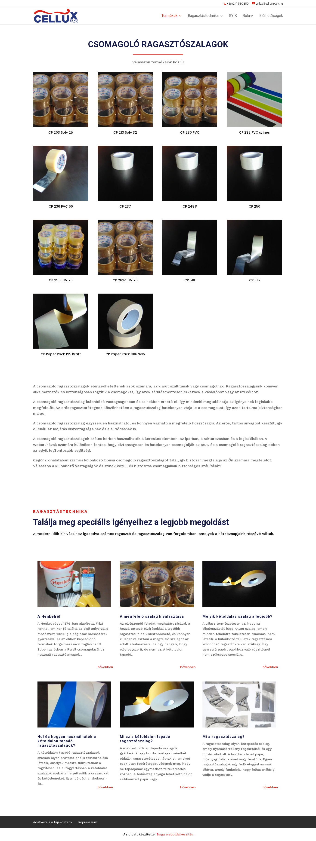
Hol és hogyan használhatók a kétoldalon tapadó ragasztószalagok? (66, 741)
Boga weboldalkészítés (175, 834)
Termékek (169, 16)
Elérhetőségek (271, 16)
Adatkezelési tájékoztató (52, 822)
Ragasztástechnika (203, 16)
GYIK (233, 16)
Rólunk (248, 16)
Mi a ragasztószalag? (223, 736)
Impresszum (87, 822)
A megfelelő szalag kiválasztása (152, 616)
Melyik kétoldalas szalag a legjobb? (237, 616)
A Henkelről (48, 616)
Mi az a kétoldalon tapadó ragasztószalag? (145, 738)
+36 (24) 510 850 (237, 3)
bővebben (105, 667)
